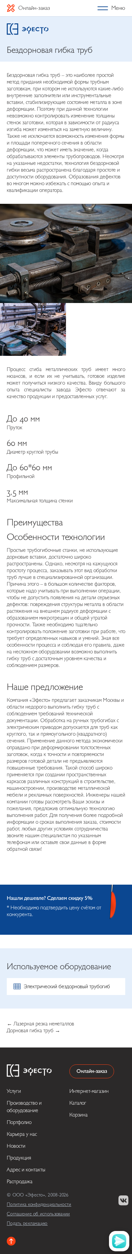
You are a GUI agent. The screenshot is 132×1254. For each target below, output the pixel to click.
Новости (16, 1146)
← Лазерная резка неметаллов (40, 1023)
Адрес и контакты (26, 1169)
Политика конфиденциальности (39, 1204)
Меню (118, 8)
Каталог (77, 1103)
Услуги (14, 1091)
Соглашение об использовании (38, 1214)
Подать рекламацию (27, 1223)
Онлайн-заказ (34, 8)
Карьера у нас (22, 1134)
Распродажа (19, 1181)
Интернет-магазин (89, 1091)
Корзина (78, 1114)
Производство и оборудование (24, 1107)
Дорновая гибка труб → (33, 1030)
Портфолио (19, 1122)
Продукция (19, 1157)
